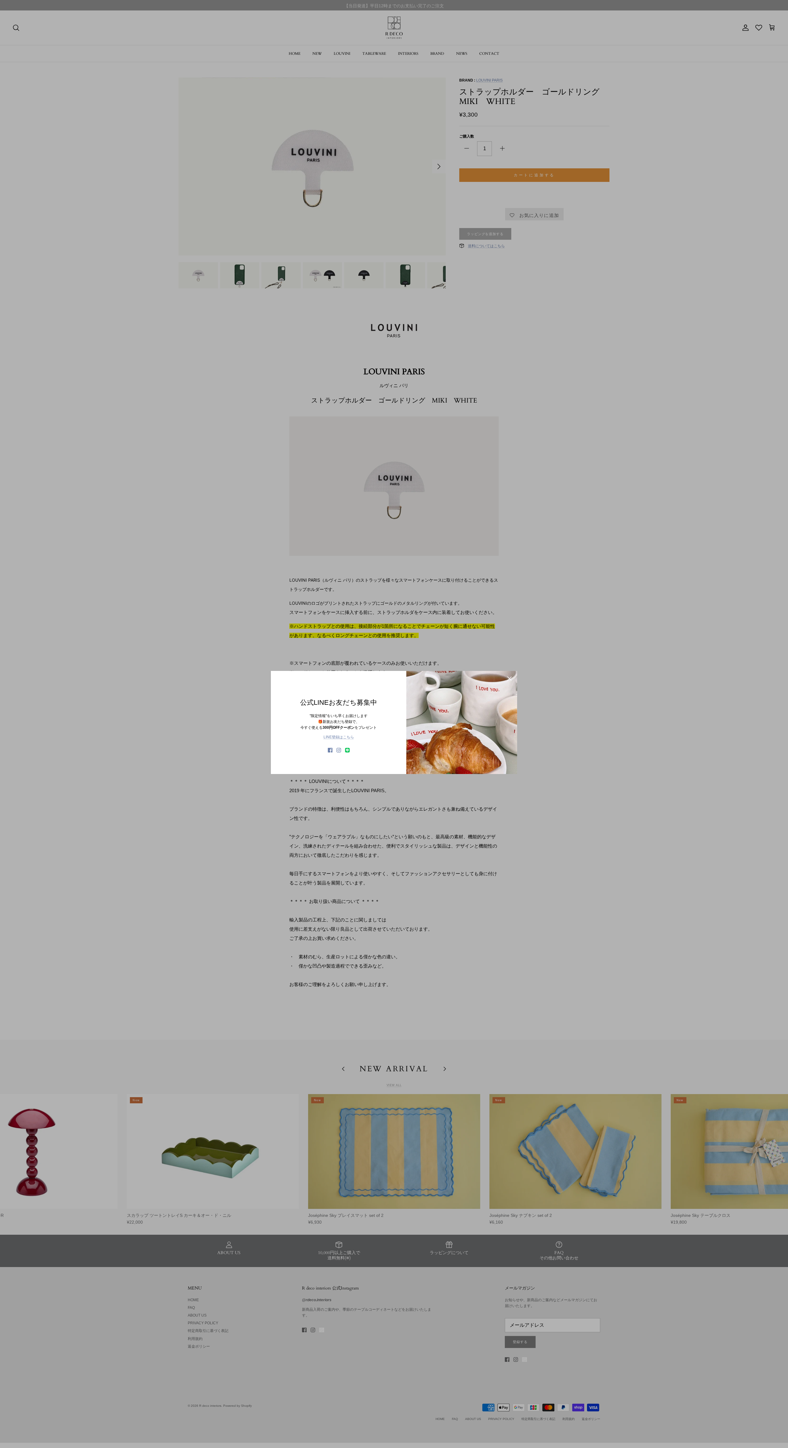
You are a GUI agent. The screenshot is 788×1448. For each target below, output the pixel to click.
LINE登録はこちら (339, 737)
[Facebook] (330, 750)
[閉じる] (509, 678)
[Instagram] (338, 750)
